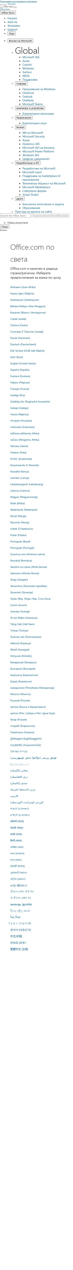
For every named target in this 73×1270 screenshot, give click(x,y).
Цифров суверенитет (36, 159)
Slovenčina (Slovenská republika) (28, 586)
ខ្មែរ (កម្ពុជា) (20, 923)
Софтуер (21, 83)
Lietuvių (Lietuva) (20, 490)
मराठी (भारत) (16, 834)
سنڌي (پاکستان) (18, 783)
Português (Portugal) (22, 548)
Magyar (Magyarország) (24, 497)
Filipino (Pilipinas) (20, 382)
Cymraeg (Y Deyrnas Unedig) (26, 331)
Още (11, 33)
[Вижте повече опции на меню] (1, 7)
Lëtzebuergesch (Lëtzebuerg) (26, 484)
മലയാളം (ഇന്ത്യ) (21, 904)
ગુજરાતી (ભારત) (18, 872)
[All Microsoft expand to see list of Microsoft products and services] (1, 4)
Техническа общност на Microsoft (44, 183)
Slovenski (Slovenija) (21, 592)
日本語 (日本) (18, 942)
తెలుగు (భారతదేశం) (22, 891)
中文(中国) (16, 936)
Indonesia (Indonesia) (22, 427)
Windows (28, 68)
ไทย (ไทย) (15, 917)
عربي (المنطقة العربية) (23, 789)
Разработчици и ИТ (27, 162)
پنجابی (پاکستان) (19, 770)
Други (19, 198)
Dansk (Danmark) (20, 338)
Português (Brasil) (20, 541)
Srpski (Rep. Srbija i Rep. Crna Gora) (30, 598)
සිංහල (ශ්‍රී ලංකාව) (20, 910)
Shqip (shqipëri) (19, 579)
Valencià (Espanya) (20, 643)
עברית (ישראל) (18, 751)
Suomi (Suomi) (18, 605)
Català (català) (18, 319)
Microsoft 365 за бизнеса (38, 147)
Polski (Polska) (18, 535)
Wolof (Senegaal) (19, 649)
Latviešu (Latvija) (19, 478)
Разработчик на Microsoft (38, 168)
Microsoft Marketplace (36, 187)
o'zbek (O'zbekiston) (21, 528)
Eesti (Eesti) (16, 357)
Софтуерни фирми (34, 191)
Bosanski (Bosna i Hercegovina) (28, 312)
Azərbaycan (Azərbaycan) (24, 300)
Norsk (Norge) (18, 516)
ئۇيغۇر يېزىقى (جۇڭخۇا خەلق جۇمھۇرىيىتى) (33, 757)
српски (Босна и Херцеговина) (28, 707)
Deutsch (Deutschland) (23, 344)
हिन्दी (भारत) (16, 840)
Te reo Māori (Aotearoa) (23, 617)
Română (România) (21, 560)
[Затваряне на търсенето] (5, 4)
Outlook (27, 96)
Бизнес (20, 127)
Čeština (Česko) (19, 325)
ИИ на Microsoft (32, 132)
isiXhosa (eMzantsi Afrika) (24, 433)
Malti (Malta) (17, 503)
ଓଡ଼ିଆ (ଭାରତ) (17, 879)
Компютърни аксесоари (38, 113)
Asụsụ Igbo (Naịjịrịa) (22, 293)
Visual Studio (30, 194)
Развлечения (23, 117)
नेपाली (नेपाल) (16, 828)
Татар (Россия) (18, 719)
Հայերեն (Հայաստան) (25, 745)
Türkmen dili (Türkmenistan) (25, 637)
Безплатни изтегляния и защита (43, 204)
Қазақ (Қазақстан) (21, 681)
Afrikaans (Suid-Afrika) (23, 287)
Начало (12, 18)
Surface (27, 72)
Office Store (7, 12)
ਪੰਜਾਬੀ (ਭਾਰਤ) (17, 866)
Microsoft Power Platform (38, 151)
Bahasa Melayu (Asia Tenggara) (27, 306)
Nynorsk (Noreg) (19, 522)
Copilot (27, 64)
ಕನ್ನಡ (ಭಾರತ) (20, 898)
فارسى (14, 796)
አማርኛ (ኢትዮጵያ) (20, 815)
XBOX (26, 76)
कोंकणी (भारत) (17, 821)
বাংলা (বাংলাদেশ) (17, 853)
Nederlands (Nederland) (23, 509)
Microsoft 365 (30, 57)
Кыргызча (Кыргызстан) (24, 675)
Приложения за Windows (38, 89)
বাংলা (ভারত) (16, 860)
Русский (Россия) (20, 700)
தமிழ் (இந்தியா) (18, 885)
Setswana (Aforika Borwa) (24, 573)
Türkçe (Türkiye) (19, 630)
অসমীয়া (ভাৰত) (16, 847)
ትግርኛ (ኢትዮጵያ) (19, 808)
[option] (40, 222)
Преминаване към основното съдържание (18, 1)
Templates (13, 25)
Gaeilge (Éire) (17, 395)
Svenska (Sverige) (20, 611)
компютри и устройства (30, 108)
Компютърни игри (34, 123)
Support (12, 29)
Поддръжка (29, 79)
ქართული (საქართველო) (26, 738)
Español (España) (19, 369)
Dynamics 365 (31, 144)
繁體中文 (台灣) (19, 949)
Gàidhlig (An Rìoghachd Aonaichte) (30, 401)
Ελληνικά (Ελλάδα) (21, 656)
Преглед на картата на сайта (33, 211)
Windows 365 (30, 155)
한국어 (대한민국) (20, 929)
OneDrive (28, 93)
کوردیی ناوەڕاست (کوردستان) (26, 802)
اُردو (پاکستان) (19, 764)
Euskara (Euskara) (20, 376)
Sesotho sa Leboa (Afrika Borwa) (28, 567)
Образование (31, 208)
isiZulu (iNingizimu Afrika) (24, 439)
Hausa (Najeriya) (19, 414)
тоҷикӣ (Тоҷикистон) (22, 726)
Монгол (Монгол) (20, 694)
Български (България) (22, 668)
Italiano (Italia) (18, 452)
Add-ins (12, 22)
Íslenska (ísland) (19, 446)
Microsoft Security (33, 136)
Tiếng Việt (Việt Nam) (22, 624)
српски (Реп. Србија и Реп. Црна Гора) (32, 713)
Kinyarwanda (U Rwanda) (24, 465)
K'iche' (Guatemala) (21, 458)
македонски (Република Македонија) (32, 687)
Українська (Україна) (22, 732)
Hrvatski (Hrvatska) (21, 420)
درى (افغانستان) (19, 776)
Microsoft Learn (32, 172)
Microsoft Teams (32, 104)
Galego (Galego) (19, 408)
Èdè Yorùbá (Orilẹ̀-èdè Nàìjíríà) (27, 350)
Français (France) (19, 389)
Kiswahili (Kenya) (19, 471)
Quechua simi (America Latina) (27, 554)
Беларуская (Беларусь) (23, 662)
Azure (26, 61)
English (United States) (23, 363)
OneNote (28, 100)
